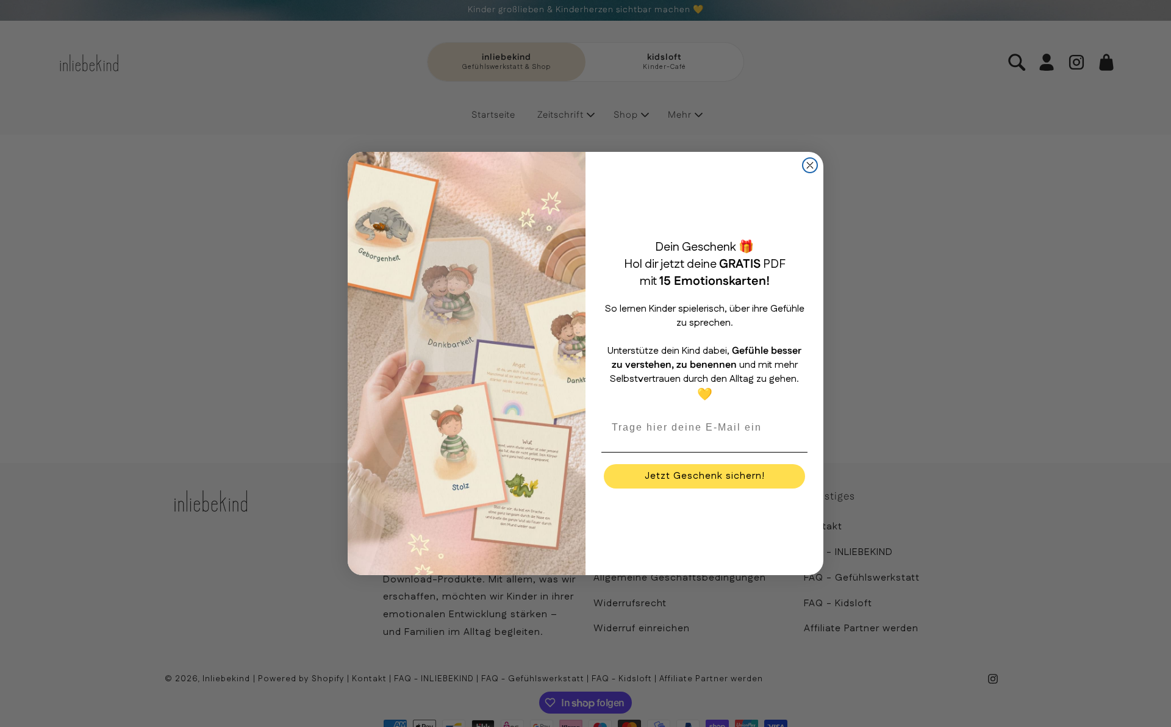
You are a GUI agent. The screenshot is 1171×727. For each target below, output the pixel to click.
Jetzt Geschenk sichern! (705, 476)
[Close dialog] (810, 165)
